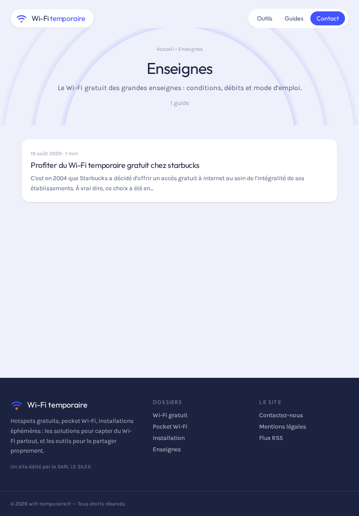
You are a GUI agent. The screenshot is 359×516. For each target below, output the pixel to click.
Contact (328, 18)
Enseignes (167, 449)
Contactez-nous (281, 415)
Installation (169, 438)
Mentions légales (282, 426)
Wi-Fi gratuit (170, 415)
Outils (264, 18)
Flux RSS (271, 438)
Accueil (165, 49)
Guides (294, 18)
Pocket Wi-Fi (170, 426)
